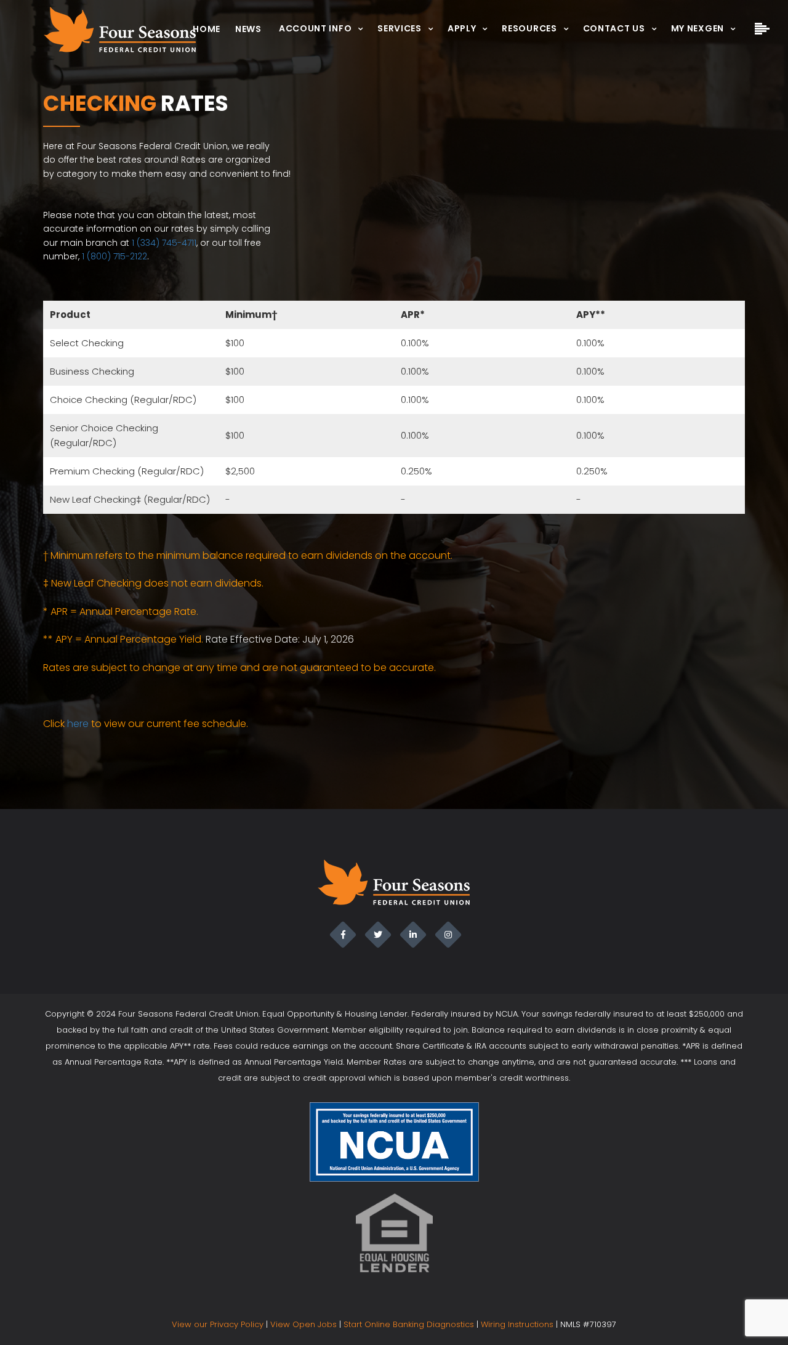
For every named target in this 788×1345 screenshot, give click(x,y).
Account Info (315, 28)
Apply (462, 28)
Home (206, 29)
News (248, 29)
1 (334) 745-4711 (164, 243)
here (78, 724)
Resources (529, 28)
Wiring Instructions (517, 1324)
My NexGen (697, 28)
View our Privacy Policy (217, 1324)
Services (399, 28)
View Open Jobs (303, 1324)
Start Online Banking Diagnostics (409, 1324)
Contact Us (614, 28)
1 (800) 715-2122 (114, 256)
